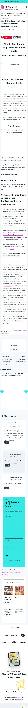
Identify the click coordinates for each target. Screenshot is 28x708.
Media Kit (20, 237)
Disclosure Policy (17, 692)
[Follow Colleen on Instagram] (14, 349)
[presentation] (8, 590)
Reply (7, 442)
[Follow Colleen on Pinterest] (17, 349)
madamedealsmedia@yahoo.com (13, 235)
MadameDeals (20, 101)
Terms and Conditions (18, 253)
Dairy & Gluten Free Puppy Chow (21, 359)
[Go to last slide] (2, 391)
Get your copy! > (14, 1)
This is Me (18, 597)
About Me (7, 689)
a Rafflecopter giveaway (8, 204)
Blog (13, 689)
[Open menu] (26, 7)
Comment (8, 516)
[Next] (26, 391)
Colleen (4, 29)
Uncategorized (5, 18)
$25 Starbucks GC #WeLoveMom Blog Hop (7, 360)
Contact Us (9, 692)
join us (12, 249)
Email (7, 548)
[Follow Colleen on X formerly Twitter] (11, 349)
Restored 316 (19, 699)
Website (7, 555)
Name (7, 540)
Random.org (7, 286)
